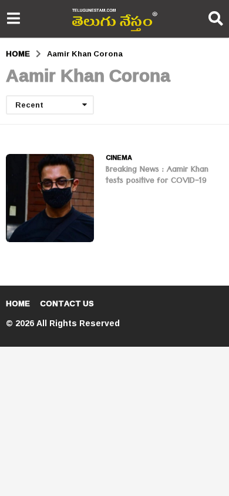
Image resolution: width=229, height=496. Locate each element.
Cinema (119, 157)
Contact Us (67, 303)
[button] (13, 19)
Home (18, 303)
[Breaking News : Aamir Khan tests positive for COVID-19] (50, 198)
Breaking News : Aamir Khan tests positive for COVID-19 (157, 176)
